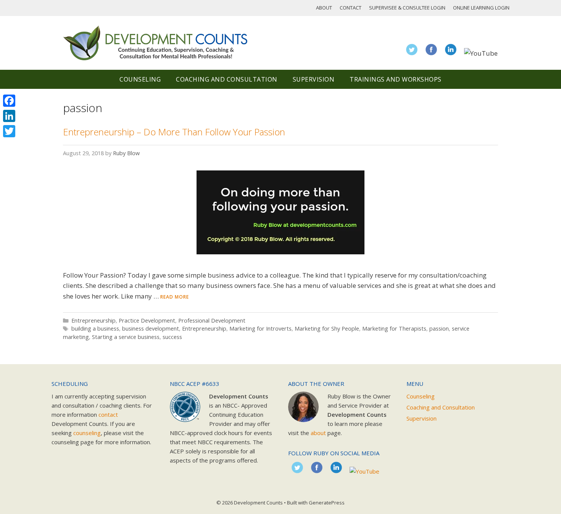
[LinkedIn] (9, 116)
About (324, 7)
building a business (95, 328)
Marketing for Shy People (327, 328)
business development (150, 328)
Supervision (314, 79)
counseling (87, 433)
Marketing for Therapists (394, 328)
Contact (350, 7)
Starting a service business (126, 337)
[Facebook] (9, 100)
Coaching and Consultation (226, 79)
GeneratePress (327, 502)
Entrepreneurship (93, 320)
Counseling (140, 79)
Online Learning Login (481, 7)
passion (439, 328)
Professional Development (211, 320)
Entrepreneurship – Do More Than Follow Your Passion (174, 131)
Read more (174, 297)
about (318, 433)
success (172, 337)
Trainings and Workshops (396, 79)
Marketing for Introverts (260, 328)
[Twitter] (9, 131)
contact (108, 414)
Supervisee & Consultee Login (407, 7)
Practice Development (147, 320)
